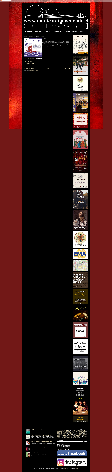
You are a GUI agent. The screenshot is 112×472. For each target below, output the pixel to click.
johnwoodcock (65, 468)
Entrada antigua (66, 68)
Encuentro (76, 433)
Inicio (48, 68)
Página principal (28, 31)
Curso (58, 433)
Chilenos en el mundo (73, 429)
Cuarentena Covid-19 (81, 432)
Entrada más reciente (29, 68)
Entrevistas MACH (58, 31)
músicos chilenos (76, 437)
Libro (69, 435)
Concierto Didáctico (75, 430)
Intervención (58, 435)
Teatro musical (60, 437)
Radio (79, 436)
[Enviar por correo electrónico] (36, 58)
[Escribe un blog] (37, 58)
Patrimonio (65, 436)
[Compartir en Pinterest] (41, 58)
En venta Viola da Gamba (35, 452)
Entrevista (81, 433)
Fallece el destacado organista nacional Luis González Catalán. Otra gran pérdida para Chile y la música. (42, 442)
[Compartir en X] (38, 58)
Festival (64, 434)
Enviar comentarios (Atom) (33, 70)
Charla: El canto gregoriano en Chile (37, 429)
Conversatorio (59, 432)
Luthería (72, 435)
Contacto (82, 31)
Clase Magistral (84, 429)
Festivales (67, 31)
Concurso (75, 431)
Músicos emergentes (80, 435)
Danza (61, 433)
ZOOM (71, 437)
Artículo (58, 429)
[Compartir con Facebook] (40, 58)
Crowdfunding (75, 432)
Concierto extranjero (60, 431)
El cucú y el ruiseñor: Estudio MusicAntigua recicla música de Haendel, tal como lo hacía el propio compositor (43, 447)
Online (62, 436)
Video (68, 437)
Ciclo (79, 429)
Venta (64, 437)
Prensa (75, 436)
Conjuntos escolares (82, 431)
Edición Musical (71, 433)
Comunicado (60, 430)
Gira (75, 434)
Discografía (75, 31)
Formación (69, 434)
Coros (70, 432)
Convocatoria (65, 432)
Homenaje (84, 434)
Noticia (58, 436)
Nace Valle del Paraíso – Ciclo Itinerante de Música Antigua (41, 435)
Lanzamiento (64, 435)
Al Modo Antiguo (38, 31)
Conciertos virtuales (68, 431)
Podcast (70, 436)
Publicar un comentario (30, 63)
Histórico (80, 434)
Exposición (59, 434)
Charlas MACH (48, 31)
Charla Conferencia (64, 429)
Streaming (85, 436)
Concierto (65, 430)
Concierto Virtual (82, 430)
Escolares (85, 433)
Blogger (76, 468)
